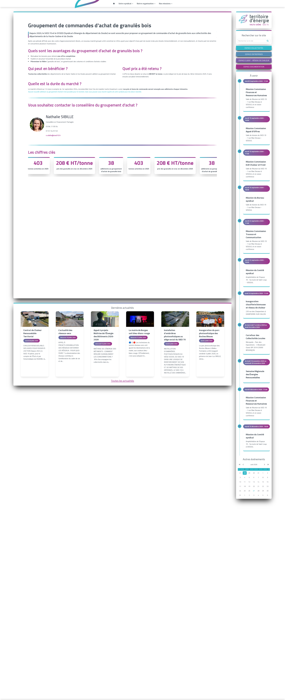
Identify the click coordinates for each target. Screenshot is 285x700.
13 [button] (254, 482)
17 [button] (240, 486)
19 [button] (249, 486)
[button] (244, 473)
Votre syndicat (125, 3)
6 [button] (253, 477)
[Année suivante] (268, 464)
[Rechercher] (267, 40)
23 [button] (267, 486)
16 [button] (267, 482)
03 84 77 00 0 (51, 126)
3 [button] (240, 477)
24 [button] (240, 491)
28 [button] (258, 491)
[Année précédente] (239, 464)
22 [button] (263, 486)
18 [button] (245, 486)
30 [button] (254, 473)
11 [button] (245, 482)
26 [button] (249, 491)
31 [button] (258, 473)
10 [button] (240, 482)
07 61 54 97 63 (52, 131)
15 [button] (263, 482)
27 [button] (240, 473)
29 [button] (249, 473)
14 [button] (258, 482)
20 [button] (254, 486)
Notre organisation (145, 3)
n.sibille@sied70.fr (53, 135)
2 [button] (267, 473)
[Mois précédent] (243, 464)
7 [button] (258, 477)
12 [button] (249, 482)
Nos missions (165, 3)
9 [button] (267, 477)
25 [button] (245, 491)
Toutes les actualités (122, 381)
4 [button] (244, 477)
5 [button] (249, 477)
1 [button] (244, 495)
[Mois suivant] (264, 464)
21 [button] (258, 486)
